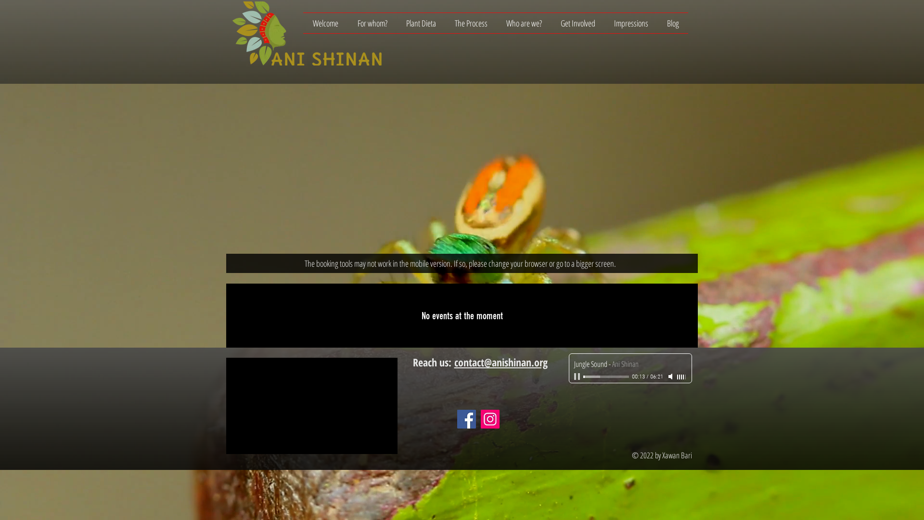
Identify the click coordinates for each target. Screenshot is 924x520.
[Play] (578, 376)
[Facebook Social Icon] (466, 419)
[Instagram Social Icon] (490, 419)
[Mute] (671, 376)
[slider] (682, 377)
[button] (372, 23)
